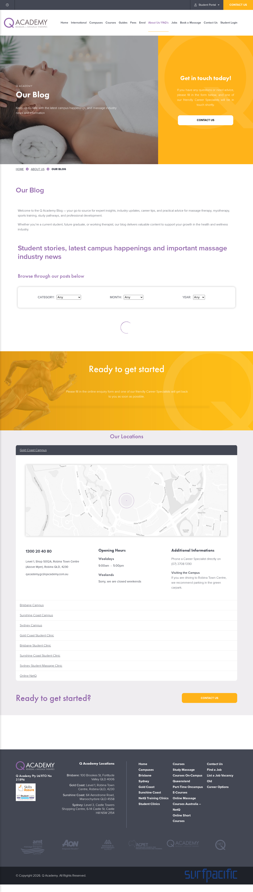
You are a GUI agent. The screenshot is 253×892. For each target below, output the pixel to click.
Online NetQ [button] (28, 676)
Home (64, 22)
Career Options (218, 787)
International (79, 22)
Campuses (96, 22)
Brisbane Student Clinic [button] (35, 646)
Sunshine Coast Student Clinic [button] (40, 656)
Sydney (144, 781)
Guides (123, 22)
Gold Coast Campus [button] (33, 450)
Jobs (174, 22)
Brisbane (145, 775)
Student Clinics (149, 804)
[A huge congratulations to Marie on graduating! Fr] (75, 731)
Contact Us (211, 22)
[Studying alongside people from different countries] (126, 731)
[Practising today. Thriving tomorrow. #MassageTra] (228, 731)
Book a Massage (190, 22)
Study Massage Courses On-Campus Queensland (187, 775)
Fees (133, 22)
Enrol (142, 22)
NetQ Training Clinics (154, 798)
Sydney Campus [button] (31, 625)
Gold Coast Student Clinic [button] (37, 635)
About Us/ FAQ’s (158, 22)
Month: (116, 297)
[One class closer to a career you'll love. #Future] (24, 731)
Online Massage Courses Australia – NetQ (187, 804)
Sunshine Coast (150, 792)
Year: (186, 297)
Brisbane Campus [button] (32, 605)
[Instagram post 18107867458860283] (177, 731)
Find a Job (214, 770)
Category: (46, 297)
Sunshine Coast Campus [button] (36, 615)
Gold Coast (146, 787)
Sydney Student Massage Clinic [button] (41, 666)
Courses (111, 22)
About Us (37, 169)
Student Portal (207, 5)
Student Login (228, 22)
